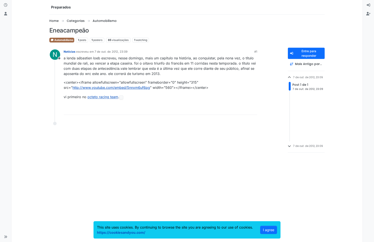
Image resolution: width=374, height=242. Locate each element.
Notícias (69, 51)
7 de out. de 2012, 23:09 (111, 51)
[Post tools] (253, 109)
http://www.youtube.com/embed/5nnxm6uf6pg (111, 87)
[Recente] (6, 5)
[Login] (368, 5)
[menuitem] (368, 5)
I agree (268, 230)
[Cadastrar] (368, 13)
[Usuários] (6, 13)
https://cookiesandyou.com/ (121, 232)
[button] (6, 236)
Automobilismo (63, 40)
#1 (255, 51)
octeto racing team (102, 97)
